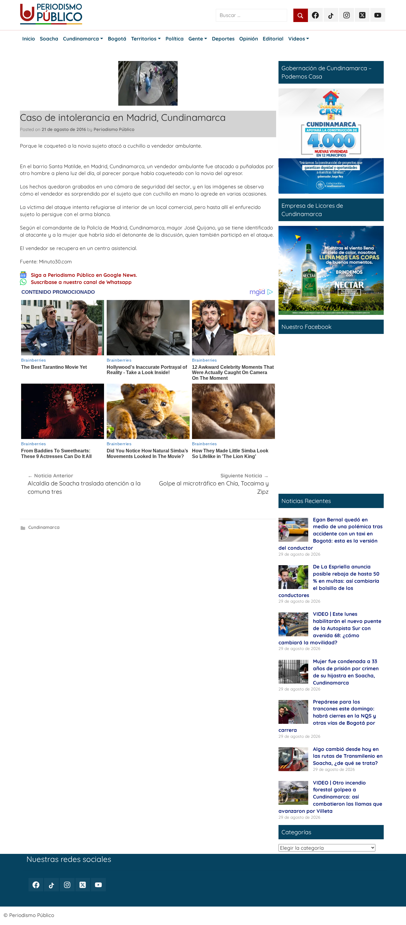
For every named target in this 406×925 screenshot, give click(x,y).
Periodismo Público (114, 129)
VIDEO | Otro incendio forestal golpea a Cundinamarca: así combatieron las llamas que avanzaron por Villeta (330, 796)
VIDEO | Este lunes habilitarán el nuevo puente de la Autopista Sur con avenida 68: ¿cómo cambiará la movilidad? (329, 628)
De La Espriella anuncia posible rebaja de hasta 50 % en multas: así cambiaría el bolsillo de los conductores (328, 580)
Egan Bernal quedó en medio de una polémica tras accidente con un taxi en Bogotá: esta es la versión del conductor (330, 533)
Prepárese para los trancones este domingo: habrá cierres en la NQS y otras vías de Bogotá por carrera (327, 716)
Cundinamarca (43, 527)
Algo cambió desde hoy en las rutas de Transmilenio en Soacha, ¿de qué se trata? (348, 756)
